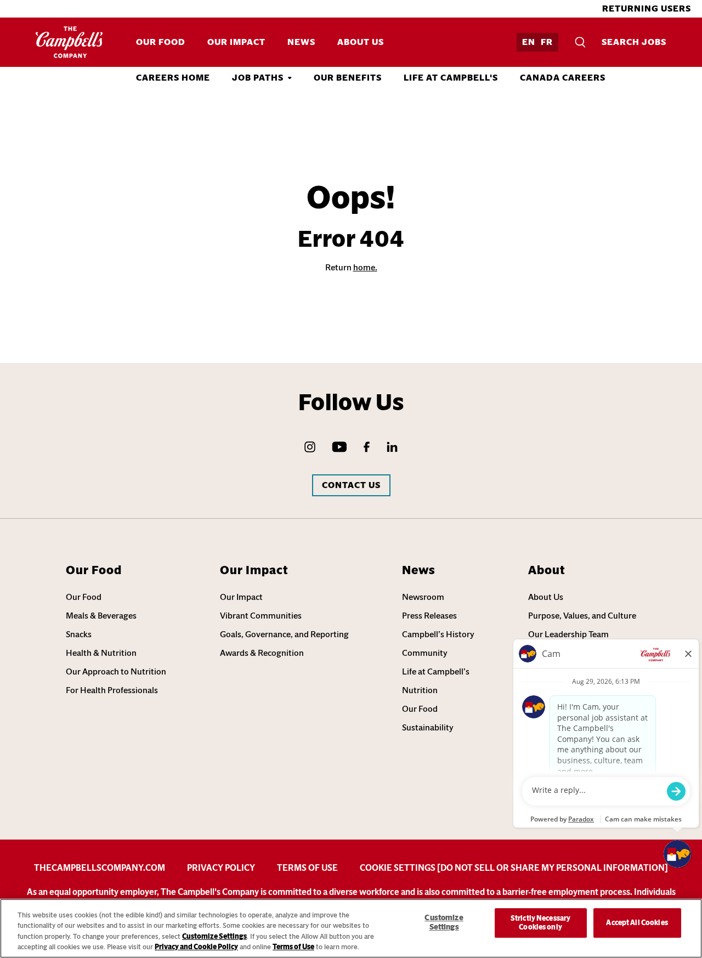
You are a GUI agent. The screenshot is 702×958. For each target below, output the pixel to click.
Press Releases (429, 615)
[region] (351, 928)
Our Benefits (348, 77)
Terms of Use (307, 868)
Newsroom (423, 597)
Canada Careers (562, 77)
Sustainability (428, 727)
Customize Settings (214, 936)
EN (528, 42)
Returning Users (646, 8)
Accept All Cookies (636, 923)
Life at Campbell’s (435, 671)
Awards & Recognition (262, 653)
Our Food (160, 42)
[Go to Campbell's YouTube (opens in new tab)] (339, 446)
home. (365, 267)
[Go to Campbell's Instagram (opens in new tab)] (309, 446)
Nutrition (420, 690)
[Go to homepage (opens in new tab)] (69, 42)
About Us (360, 42)
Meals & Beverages (101, 615)
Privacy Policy (221, 868)
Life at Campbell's (451, 77)
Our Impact (236, 42)
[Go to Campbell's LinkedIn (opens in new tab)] (392, 446)
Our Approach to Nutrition (116, 671)
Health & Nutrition (101, 653)
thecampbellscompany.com (99, 868)
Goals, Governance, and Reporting (284, 634)
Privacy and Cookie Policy (196, 947)
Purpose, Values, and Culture (582, 615)
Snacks (79, 634)
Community (425, 653)
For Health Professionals (112, 690)
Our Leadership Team (568, 634)
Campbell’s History (438, 634)
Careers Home (173, 77)
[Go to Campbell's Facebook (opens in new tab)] (367, 446)
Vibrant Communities (261, 615)
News (301, 42)
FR (547, 42)
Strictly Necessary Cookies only (540, 922)
